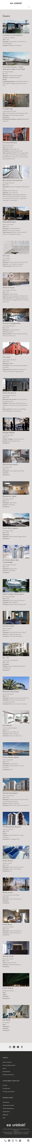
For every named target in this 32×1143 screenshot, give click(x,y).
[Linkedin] (14, 1047)
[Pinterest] (18, 1047)
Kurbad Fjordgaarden (12, 323)
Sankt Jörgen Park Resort (13, 594)
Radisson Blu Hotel (11, 691)
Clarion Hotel (8, 626)
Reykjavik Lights (9, 496)
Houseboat (7, 725)
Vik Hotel (6, 1020)
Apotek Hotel (8, 956)
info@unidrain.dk (18, 1132)
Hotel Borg (7, 924)
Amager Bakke (9, 432)
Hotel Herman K (9, 393)
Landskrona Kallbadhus (13, 35)
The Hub (6, 256)
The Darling (7, 109)
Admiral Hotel (9, 287)
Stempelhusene (9, 222)
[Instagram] (10, 1047)
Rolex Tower (8, 892)
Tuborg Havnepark (10, 793)
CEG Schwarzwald (10, 464)
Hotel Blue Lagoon (10, 528)
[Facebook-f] (22, 1047)
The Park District (10, 142)
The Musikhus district (12, 827)
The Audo (6, 357)
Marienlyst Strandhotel (12, 180)
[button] (28, 1140)
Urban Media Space (11, 757)
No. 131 (6, 658)
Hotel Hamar (8, 988)
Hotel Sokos (8, 861)
